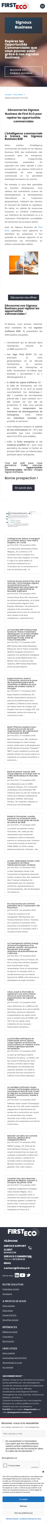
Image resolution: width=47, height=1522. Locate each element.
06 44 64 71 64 (10, 1252)
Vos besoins (7, 1294)
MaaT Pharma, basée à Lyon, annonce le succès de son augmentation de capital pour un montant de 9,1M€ (22, 730)
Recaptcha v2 (9, 1458)
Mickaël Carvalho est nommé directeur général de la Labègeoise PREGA (22, 1137)
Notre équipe (8, 1311)
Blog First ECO (8, 1341)
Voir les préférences (23, 1513)
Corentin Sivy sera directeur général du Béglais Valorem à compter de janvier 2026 (22, 1180)
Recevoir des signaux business (21, 71)
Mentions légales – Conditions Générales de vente (23, 1519)
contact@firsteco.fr (17, 1268)
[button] (43, 1471)
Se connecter (8, 1367)
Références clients (10, 1332)
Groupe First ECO (9, 1315)
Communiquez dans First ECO (15, 1358)
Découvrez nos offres (24, 297)
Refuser (23, 1506)
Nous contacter (9, 1353)
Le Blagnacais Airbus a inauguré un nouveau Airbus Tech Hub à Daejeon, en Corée (23, 540)
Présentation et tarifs (11, 1289)
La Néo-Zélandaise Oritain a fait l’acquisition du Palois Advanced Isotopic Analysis (23, 863)
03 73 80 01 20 (19, 1259)
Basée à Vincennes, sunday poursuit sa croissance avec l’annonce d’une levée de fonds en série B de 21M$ (23, 819)
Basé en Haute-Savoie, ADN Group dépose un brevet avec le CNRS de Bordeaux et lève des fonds (23, 774)
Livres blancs (8, 1337)
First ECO (14, 545)
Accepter (23, 1499)
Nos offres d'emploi (10, 1320)
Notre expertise (9, 1306)
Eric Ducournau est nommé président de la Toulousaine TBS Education (23, 905)
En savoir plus (23, 487)
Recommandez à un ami (12, 1363)
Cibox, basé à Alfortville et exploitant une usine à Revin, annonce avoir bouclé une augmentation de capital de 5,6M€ (21, 995)
